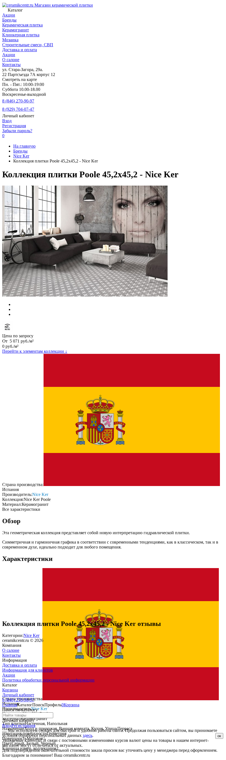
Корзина (10, 690)
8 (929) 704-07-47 (18, 109)
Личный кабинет (18, 695)
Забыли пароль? (17, 130)
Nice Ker (21, 156)
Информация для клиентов (27, 670)
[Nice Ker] (7, 331)
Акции (8, 54)
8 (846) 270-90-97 (18, 101)
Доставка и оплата (19, 49)
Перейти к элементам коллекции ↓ (34, 351)
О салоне (10, 59)
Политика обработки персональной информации (48, 680)
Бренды (20, 151)
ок (219, 736)
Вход (7, 120)
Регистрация (14, 125)
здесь (87, 735)
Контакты (11, 64)
